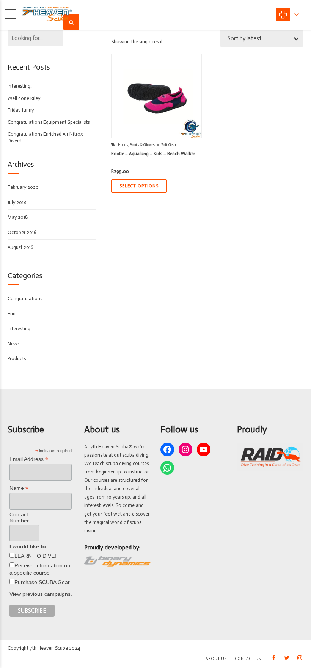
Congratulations (25, 298)
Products (17, 358)
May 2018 (18, 217)
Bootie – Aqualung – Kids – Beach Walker (153, 153)
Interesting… (21, 86)
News (13, 344)
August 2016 (20, 247)
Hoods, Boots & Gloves (136, 144)
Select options (139, 186)
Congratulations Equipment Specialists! (49, 122)
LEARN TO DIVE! (35, 556)
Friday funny (21, 110)
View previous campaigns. (40, 594)
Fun (12, 314)
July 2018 (17, 202)
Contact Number (19, 517)
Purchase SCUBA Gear (42, 582)
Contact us (248, 658)
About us (216, 658)
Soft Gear (168, 144)
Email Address (28, 459)
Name (18, 488)
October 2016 (22, 232)
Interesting (19, 328)
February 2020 (23, 187)
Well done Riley (24, 98)
